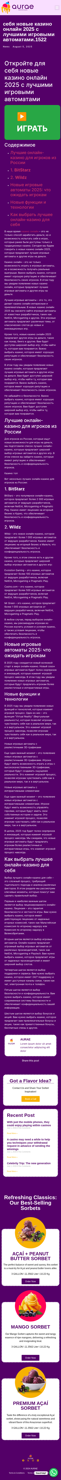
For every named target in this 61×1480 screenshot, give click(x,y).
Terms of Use (33, 1473)
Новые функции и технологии (28, 205)
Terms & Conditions (17, 1473)
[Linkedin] (38, 1460)
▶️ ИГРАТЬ (32, 122)
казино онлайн (29, 231)
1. (20, 169)
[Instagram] (33, 1460)
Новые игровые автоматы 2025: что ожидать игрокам (30, 189)
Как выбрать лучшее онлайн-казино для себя (31, 219)
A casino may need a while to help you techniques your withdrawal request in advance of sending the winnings (28, 1144)
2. (18, 177)
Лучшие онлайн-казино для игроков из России (33, 157)
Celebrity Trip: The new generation (29, 1163)
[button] (57, 7)
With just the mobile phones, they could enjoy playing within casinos (29, 1124)
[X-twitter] (28, 1460)
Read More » (12, 1133)
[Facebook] (23, 1460)
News (6, 46)
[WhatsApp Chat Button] (53, 1472)
